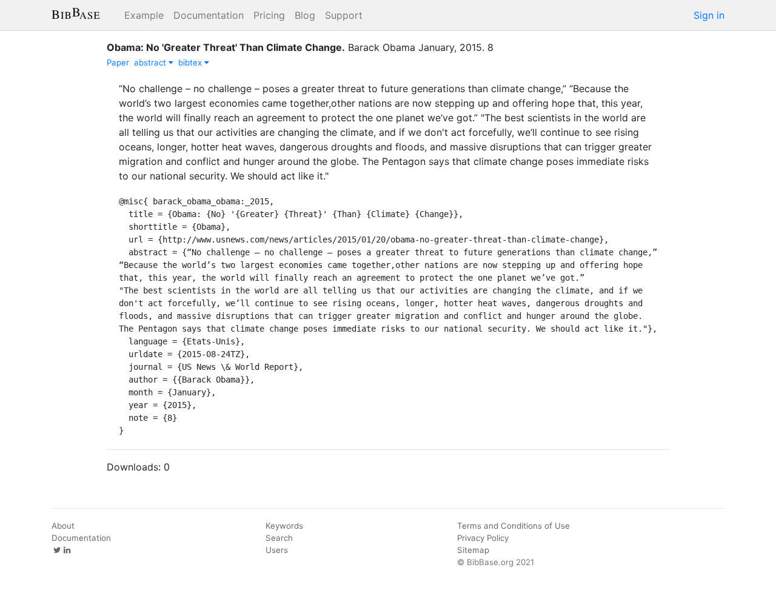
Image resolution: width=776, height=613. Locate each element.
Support (344, 15)
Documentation (208, 15)
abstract (151, 62)
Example (144, 15)
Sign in (709, 15)
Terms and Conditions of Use (513, 526)
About (63, 526)
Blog (305, 15)
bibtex (191, 62)
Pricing (269, 15)
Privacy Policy (483, 538)
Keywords (284, 526)
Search (279, 538)
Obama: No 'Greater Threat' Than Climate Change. (226, 47)
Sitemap (473, 550)
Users (277, 550)
